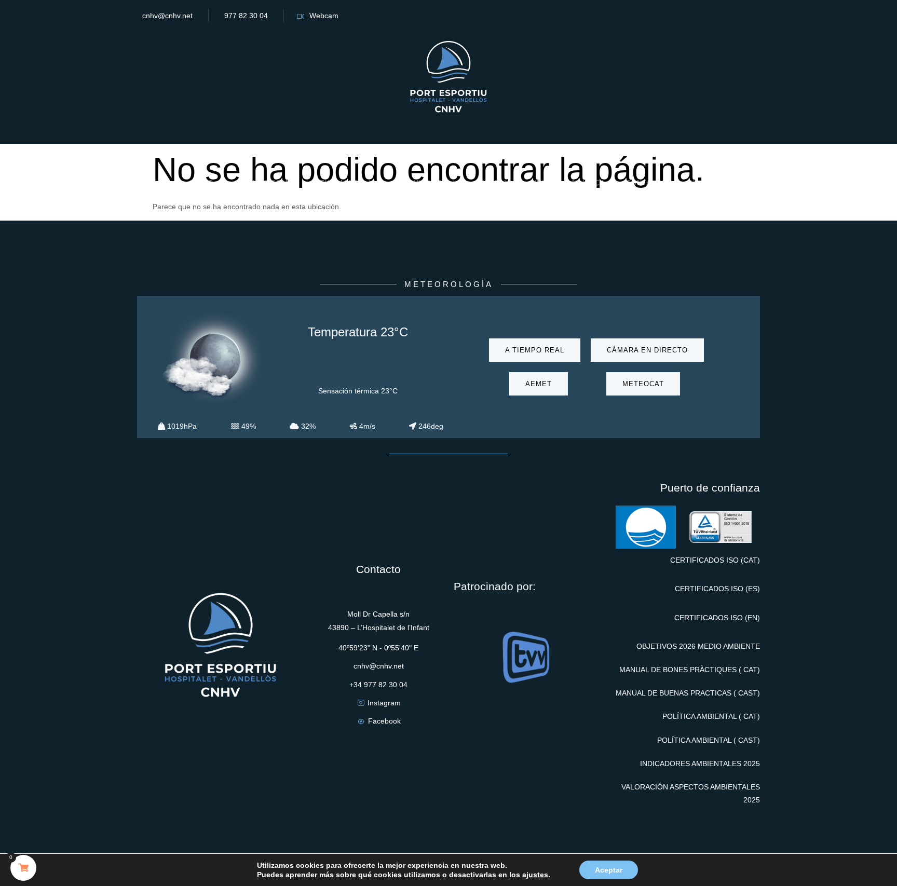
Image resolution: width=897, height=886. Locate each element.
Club (489, 183)
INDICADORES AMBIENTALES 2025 (700, 763)
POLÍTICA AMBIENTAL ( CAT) (711, 716)
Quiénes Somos (266, 183)
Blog (698, 183)
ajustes (535, 874)
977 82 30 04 (246, 15)
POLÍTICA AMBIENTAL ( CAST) (708, 740)
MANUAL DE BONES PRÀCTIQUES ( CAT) (689, 669)
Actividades (421, 183)
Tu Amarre (342, 183)
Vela (541, 183)
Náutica (588, 183)
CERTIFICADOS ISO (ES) (717, 588)
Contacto (646, 183)
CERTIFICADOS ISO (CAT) (715, 560)
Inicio (201, 183)
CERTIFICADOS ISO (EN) (717, 618)
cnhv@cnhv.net (167, 15)
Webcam (323, 15)
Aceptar (608, 870)
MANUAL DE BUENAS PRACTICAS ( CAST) (688, 693)
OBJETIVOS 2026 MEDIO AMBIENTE (698, 646)
